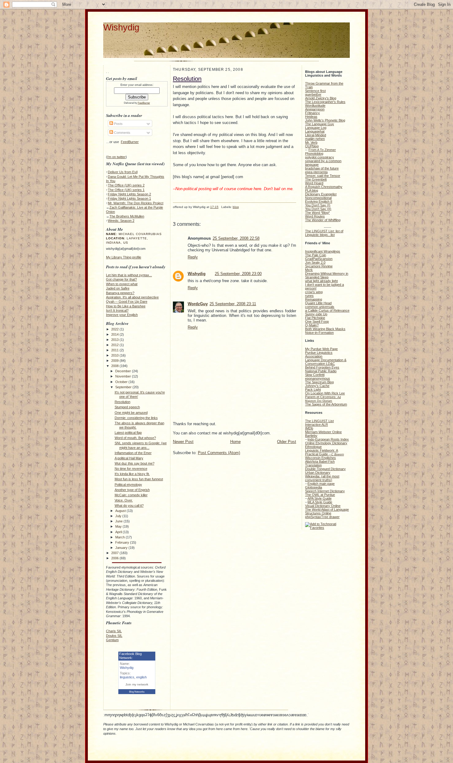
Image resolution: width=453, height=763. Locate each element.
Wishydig (121, 27)
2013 (115, 340)
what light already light (321, 281)
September (124, 387)
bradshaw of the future (322, 168)
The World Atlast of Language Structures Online (327, 511)
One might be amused (131, 412)
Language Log (315, 128)
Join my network (136, 684)
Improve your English (122, 315)
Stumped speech (127, 407)
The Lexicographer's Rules (325, 102)
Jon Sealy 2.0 (315, 262)
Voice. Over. (124, 500)
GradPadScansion (319, 259)
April (119, 532)
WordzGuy (198, 304)
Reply (193, 257)
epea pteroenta (316, 172)
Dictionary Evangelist (321, 194)
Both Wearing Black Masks (325, 329)
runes (309, 296)
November (123, 376)
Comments (121, 132)
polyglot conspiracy (319, 157)
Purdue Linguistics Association (319, 354)
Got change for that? (121, 279)
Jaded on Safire (117, 288)
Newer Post (183, 441)
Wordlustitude (315, 105)
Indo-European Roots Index (328, 439)
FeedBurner (144, 103)
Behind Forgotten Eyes (322, 367)
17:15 (214, 207)
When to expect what (121, 284)
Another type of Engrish (132, 490)
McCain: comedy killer (131, 495)
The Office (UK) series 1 (126, 190)
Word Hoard (314, 183)
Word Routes (315, 216)
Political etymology (128, 484)
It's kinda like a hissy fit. (132, 474)
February (122, 542)
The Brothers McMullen (126, 216)
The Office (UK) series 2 (126, 185)
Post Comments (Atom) (219, 452)
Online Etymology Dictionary (326, 443)
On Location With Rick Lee (325, 393)
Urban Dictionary (317, 472)
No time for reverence (131, 468)
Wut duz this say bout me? (134, 463)
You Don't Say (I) (317, 205)
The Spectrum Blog (319, 382)
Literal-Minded (315, 135)
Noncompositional (318, 198)
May (119, 526)
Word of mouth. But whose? (135, 438)
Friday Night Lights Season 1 (129, 198)
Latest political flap (128, 432)
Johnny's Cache (317, 386)
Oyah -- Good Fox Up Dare (126, 301)
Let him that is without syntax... (129, 275)
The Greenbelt (316, 179)
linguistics (127, 677)
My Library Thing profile (123, 257)
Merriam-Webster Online (323, 432)
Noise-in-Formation (319, 332)
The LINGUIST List (319, 421)
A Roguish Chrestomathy (323, 187)
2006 (115, 558)
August (121, 511)
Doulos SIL (114, 635)
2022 (115, 329)
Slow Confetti (314, 375)
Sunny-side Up (316, 314)
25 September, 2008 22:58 (236, 238)
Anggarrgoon (314, 109)
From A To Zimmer (322, 150)
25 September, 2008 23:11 (233, 304)
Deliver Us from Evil (122, 172)
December (123, 371)
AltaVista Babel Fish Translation (320, 463)
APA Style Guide (320, 498)
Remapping (313, 299)
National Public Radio (321, 371)
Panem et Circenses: (323, 398)
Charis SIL (114, 631)
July (118, 516)
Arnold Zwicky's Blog (320, 98)
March (120, 537)
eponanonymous (317, 378)
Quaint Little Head (318, 303)
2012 (115, 345)
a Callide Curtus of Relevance (327, 310)
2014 (115, 334)
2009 (115, 360)
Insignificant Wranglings (322, 251)
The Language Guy (319, 124)
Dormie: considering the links (136, 418)
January (122, 547)
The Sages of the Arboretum (326, 404)
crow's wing (314, 292)
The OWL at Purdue (320, 495)
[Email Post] (173, 212)
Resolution (122, 402)
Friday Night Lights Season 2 (129, 194)
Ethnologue (313, 447)
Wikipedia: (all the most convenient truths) (322, 478)
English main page (321, 483)
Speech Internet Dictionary (325, 491)
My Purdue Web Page (321, 349)
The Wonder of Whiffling (323, 220)
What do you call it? (129, 505)
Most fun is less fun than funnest (139, 479)
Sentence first (315, 91)
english (141, 677)
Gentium (112, 640)
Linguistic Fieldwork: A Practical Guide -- (324, 452)
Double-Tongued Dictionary (325, 469)
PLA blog (311, 190)
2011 (115, 350)
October (122, 382)
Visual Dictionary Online (323, 506)
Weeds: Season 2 (121, 220)
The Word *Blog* (317, 212)
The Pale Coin (315, 255)
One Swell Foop (317, 321)
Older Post (286, 441)
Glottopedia (313, 487)
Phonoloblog (314, 153)
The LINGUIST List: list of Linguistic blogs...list (324, 233)
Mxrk (309, 270)
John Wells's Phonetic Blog (325, 120)
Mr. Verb (311, 142)
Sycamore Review (319, 266)
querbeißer (313, 94)
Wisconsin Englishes (320, 458)
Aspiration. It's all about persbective (132, 297)
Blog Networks (137, 691)
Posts (118, 124)
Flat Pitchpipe (315, 318)
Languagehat (314, 131)
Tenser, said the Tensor (322, 176)
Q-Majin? (312, 325)
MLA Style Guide (320, 502)
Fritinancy (312, 113)
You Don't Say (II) (318, 209)
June (119, 521)
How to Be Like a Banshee (125, 306)
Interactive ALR (316, 424)
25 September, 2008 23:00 (238, 273)
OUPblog (312, 146)
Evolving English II (318, 201)
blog (236, 207)
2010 (115, 355)
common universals (319, 307)
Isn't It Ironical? (117, 310)
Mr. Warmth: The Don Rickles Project (135, 203)
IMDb (309, 428)
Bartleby (311, 435)
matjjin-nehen (315, 139)
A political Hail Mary (129, 458)
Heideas (311, 116)
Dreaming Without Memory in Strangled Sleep (326, 275)
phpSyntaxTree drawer (322, 517)
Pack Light (313, 389)
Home (235, 441)
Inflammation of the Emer (133, 453)
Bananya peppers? (120, 293)
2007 (115, 553)
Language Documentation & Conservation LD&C (325, 362)
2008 (115, 366)
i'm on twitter (116, 157)
